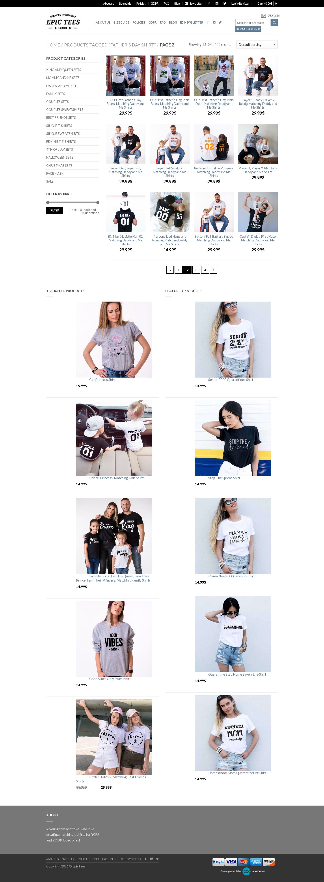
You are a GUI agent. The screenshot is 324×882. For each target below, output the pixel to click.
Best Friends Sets (61, 117)
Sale (50, 181)
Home (53, 44)
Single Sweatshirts (63, 133)
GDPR (154, 3)
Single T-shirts (59, 126)
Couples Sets (57, 102)
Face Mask (54, 173)
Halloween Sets (59, 157)
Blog (177, 3)
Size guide (125, 3)
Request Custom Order (248, 29)
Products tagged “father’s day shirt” (110, 44)
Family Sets (55, 94)
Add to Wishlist (140, 61)
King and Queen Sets (63, 70)
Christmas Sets (59, 165)
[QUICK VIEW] (125, 76)
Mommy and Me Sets (63, 78)
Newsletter (196, 3)
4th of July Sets (59, 149)
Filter (54, 210)
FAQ (166, 3)
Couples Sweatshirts (64, 109)
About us (108, 3)
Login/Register (240, 3)
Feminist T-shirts (61, 141)
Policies (141, 3)
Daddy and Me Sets (62, 86)
